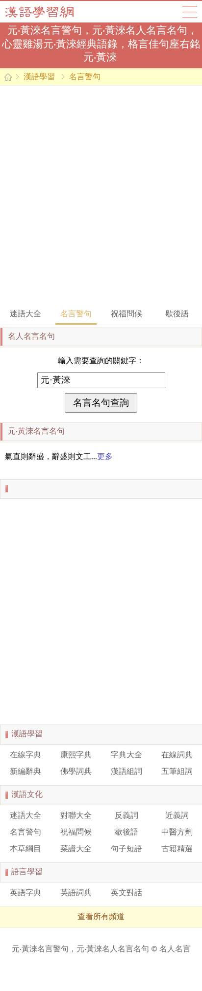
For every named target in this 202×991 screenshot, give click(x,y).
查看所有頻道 (101, 917)
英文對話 (126, 893)
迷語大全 (25, 314)
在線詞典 (177, 755)
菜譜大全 (76, 849)
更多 (105, 457)
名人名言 (175, 949)
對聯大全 (76, 816)
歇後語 (177, 314)
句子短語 (126, 849)
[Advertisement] (101, 196)
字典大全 (126, 755)
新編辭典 (25, 772)
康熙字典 (76, 755)
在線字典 (25, 755)
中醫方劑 (177, 833)
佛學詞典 (76, 772)
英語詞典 (76, 893)
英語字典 (25, 893)
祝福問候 (126, 314)
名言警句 (85, 77)
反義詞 (126, 816)
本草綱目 (25, 849)
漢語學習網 (49, 11)
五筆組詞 (177, 772)
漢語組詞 (126, 772)
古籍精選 (177, 849)
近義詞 (177, 816)
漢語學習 (39, 77)
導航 (189, 11)
